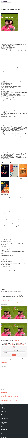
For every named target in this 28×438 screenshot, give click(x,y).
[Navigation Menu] (26, 1)
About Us (2, 426)
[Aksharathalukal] (4, 1)
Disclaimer (2, 434)
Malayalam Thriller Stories (4, 408)
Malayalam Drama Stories (4, 407)
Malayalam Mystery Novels (4, 418)
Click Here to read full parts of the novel (6, 300)
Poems (15, 343)
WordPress (16, 412)
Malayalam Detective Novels (4, 422)
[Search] (10, 3)
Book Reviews (19, 343)
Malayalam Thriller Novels (4, 419)
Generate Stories (17, 340)
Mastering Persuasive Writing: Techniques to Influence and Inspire (9, 400)
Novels (11, 343)
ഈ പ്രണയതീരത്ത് (5, 362)
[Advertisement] (14, 38)
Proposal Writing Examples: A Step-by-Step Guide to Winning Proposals (10, 396)
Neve (10, 412)
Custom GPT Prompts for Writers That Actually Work (7, 395)
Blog (1, 433)
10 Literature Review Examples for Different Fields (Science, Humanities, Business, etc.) (12, 397)
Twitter (19, 344)
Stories (13, 343)
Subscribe (14, 354)
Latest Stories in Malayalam (9, 344)
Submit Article (2, 425)
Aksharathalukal (4, 392)
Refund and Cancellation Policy (5, 437)
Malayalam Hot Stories (3, 411)
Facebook (22, 344)
